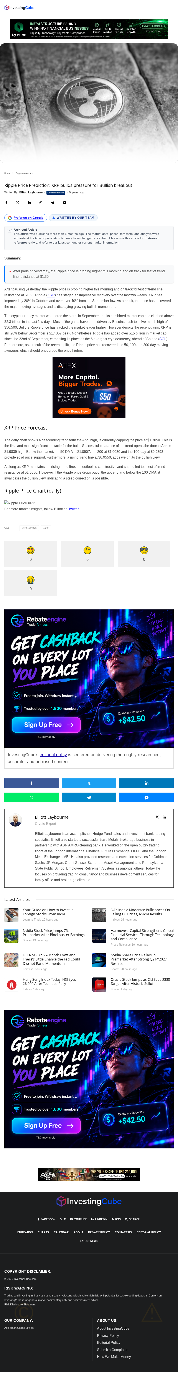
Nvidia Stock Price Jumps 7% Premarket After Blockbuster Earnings (54, 933)
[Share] (6, 202)
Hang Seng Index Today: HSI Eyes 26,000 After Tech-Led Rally (49, 981)
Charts (43, 1232)
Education (25, 1232)
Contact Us (123, 1232)
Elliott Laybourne (52, 817)
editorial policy (53, 754)
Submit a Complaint (112, 1350)
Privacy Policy (99, 1232)
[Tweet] (17, 202)
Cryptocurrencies (56, 192)
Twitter (73, 509)
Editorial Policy (149, 1232)
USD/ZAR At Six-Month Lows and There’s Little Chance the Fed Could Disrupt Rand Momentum (51, 959)
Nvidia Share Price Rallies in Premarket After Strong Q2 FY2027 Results (139, 959)
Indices (115, 919)
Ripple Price (30, 528)
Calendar (61, 1232)
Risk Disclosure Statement (19, 1304)
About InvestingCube (113, 1328)
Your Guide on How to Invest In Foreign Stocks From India (48, 912)
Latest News (89, 1241)
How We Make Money (114, 1357)
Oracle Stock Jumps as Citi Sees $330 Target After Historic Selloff (140, 981)
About (78, 1232)
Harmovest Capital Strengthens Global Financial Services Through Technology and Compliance (142, 935)
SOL (162, 339)
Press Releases (121, 944)
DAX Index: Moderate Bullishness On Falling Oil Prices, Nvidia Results (140, 912)
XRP (51, 295)
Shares (27, 940)
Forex (26, 969)
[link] (19, 8)
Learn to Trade (32, 919)
